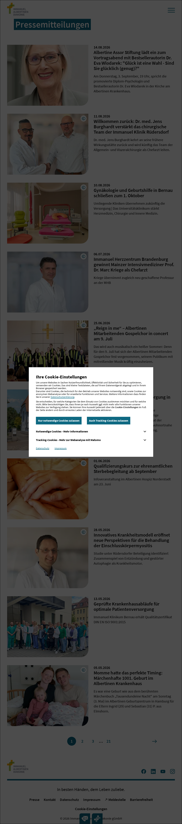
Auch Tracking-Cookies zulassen (108, 420)
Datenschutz (42, 448)
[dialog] (91, 412)
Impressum (61, 448)
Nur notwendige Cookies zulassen (58, 420)
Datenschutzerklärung (62, 396)
